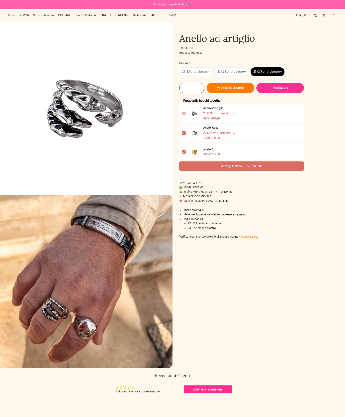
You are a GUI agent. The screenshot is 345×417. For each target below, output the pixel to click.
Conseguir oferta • (241, 166)
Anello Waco (210, 128)
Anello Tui (209, 150)
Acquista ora (280, 88)
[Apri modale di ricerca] (315, 15)
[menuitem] (11, 15)
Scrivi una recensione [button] (208, 389)
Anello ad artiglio (213, 108)
